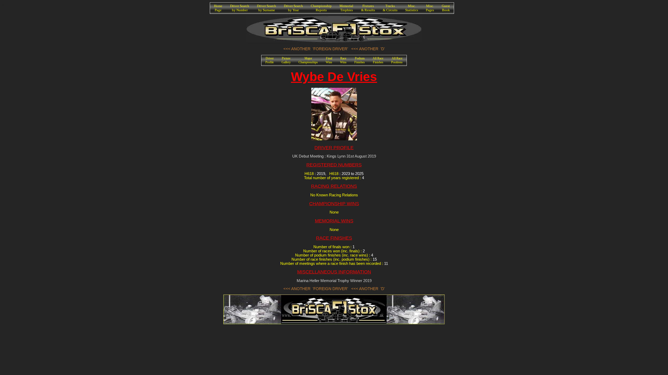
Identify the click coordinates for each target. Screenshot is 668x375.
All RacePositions (397, 60)
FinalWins (329, 60)
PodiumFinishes (359, 60)
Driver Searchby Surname (266, 8)
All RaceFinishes (378, 60)
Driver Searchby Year (293, 8)
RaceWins (343, 60)
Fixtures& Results (368, 8)
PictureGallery (286, 60)
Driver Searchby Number (239, 8)
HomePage (218, 8)
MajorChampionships (308, 60)
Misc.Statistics (411, 8)
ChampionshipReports (321, 8)
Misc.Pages (430, 8)
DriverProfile (269, 60)
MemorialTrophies (346, 8)
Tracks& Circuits (390, 8)
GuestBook (446, 8)
